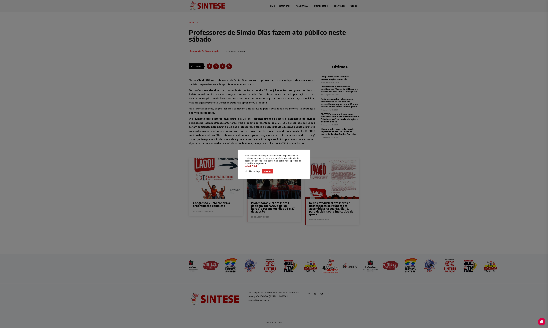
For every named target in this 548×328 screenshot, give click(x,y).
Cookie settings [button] (252, 171)
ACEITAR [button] (267, 171)
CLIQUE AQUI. (251, 166)
